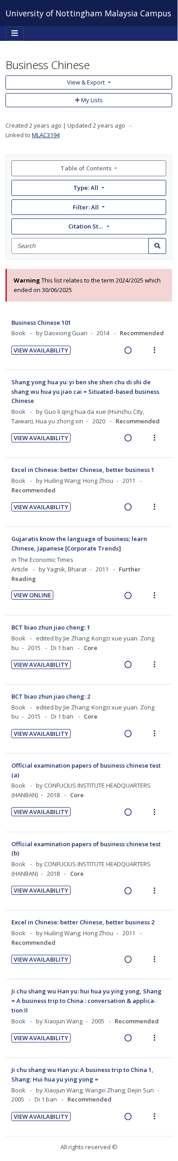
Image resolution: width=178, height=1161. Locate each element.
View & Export (86, 82)
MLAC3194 (46, 135)
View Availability (41, 350)
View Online (32, 595)
